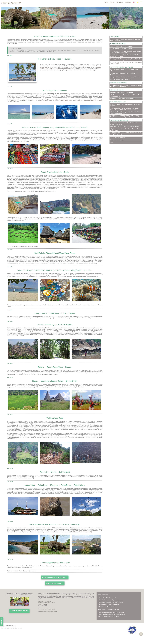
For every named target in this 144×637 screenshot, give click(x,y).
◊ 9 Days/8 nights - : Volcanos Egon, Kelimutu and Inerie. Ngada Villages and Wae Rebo (125, 116)
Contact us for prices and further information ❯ (54, 577)
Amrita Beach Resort (66, 100)
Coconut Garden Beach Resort (85, 100)
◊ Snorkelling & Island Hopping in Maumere (121, 92)
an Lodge (79, 139)
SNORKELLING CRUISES (117, 90)
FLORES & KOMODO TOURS (118, 44)
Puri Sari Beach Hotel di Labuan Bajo (81, 531)
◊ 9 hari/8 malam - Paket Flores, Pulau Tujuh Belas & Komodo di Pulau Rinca (124, 55)
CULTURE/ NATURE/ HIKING (118, 102)
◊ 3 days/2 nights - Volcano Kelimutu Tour (121, 79)
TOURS (112, 2)
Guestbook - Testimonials (116, 140)
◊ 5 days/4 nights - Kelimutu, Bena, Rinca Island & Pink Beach (124, 74)
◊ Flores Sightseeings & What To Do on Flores (110, 602)
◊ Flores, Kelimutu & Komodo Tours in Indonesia (111, 612)
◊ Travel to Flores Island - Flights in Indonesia (110, 600)
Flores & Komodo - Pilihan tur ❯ (54, 583)
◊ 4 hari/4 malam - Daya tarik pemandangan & (125, 40)
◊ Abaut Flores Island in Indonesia (107, 598)
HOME (106, 2)
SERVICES (119, 2)
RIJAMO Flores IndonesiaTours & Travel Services (11, 3)
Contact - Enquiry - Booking (117, 137)
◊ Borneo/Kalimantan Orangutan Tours (108, 616)
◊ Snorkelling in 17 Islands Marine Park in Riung (123, 98)
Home (111, 142)
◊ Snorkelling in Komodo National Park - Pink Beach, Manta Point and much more (126, 95)
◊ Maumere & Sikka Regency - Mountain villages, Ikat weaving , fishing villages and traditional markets (124, 109)
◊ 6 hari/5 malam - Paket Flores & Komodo (121, 46)
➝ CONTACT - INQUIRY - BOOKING (19, 610)
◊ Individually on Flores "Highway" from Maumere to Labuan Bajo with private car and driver (126, 86)
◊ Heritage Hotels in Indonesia (106, 606)
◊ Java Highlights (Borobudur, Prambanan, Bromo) (111, 614)
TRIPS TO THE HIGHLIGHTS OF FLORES (121, 67)
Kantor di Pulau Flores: (44, 601)
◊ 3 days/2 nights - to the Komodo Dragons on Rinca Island (125, 77)
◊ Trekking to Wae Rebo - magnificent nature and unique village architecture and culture (125, 112)
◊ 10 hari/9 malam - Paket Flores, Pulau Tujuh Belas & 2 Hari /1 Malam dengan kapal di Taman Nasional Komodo (125, 59)
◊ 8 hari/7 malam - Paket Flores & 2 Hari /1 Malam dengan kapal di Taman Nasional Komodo (125, 51)
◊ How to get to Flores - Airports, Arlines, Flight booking (124, 126)
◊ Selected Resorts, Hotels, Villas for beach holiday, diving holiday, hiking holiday (125, 133)
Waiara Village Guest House (65, 68)
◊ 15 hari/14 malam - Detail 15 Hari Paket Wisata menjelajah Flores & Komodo (126, 63)
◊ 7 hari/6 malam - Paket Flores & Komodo (121, 48)
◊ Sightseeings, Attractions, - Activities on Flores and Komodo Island (124, 129)
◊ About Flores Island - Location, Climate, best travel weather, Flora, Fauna (123, 123)
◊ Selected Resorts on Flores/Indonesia (108, 604)
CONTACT (128, 2)
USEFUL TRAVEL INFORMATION (119, 120)
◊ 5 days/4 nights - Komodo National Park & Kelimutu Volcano (124, 70)
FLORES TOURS (114, 36)
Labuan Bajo (31, 478)
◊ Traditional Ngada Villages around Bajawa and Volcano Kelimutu (125, 105)
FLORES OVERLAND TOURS (118, 82)
